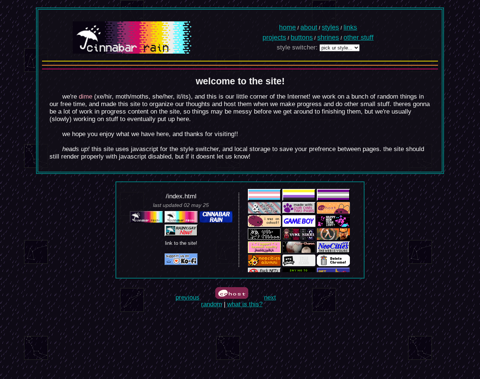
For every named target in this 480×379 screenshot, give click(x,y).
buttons (302, 37)
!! (236, 134)
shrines (328, 37)
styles (330, 27)
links (350, 27)
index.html (182, 196)
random (211, 304)
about (308, 27)
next (270, 297)
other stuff (359, 37)
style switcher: (297, 47)
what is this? (244, 304)
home (287, 27)
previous (188, 297)
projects (274, 37)
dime (85, 96)
